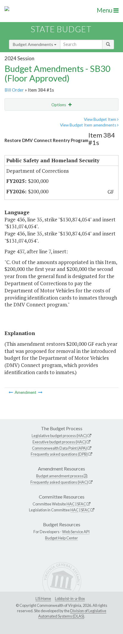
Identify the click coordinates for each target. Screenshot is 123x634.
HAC (71, 504)
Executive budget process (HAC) (59, 441)
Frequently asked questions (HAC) (59, 482)
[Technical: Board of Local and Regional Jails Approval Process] (40, 392)
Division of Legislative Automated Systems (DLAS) (72, 613)
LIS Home (43, 598)
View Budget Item (100, 119)
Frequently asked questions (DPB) (59, 454)
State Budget (61, 29)
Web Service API (76, 531)
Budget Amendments (33, 44)
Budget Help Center (61, 538)
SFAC (81, 504)
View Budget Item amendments (88, 125)
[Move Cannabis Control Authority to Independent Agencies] (11, 392)
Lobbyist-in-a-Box (70, 598)
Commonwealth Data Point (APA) (59, 448)
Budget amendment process (59, 475)
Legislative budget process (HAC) (59, 435)
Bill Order (14, 89)
